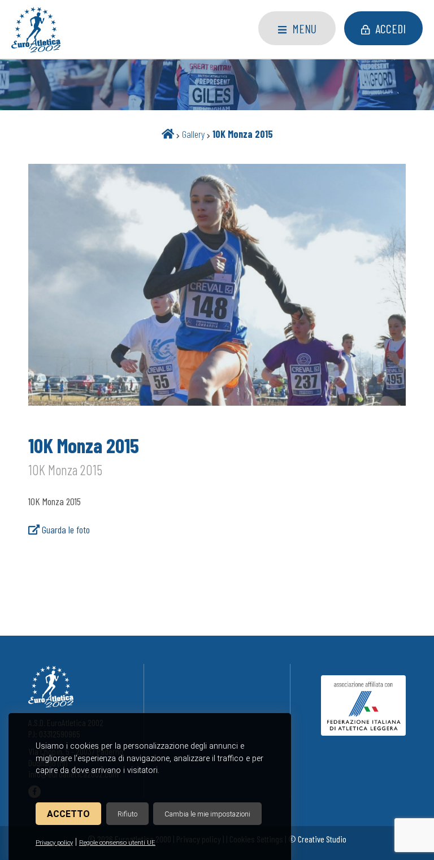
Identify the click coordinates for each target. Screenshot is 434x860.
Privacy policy (54, 842)
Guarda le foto (65, 529)
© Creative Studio (317, 838)
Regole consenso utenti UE (117, 842)
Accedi (390, 28)
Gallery (193, 134)
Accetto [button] (68, 814)
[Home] (168, 134)
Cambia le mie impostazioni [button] (207, 814)
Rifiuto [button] (127, 814)
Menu (304, 28)
